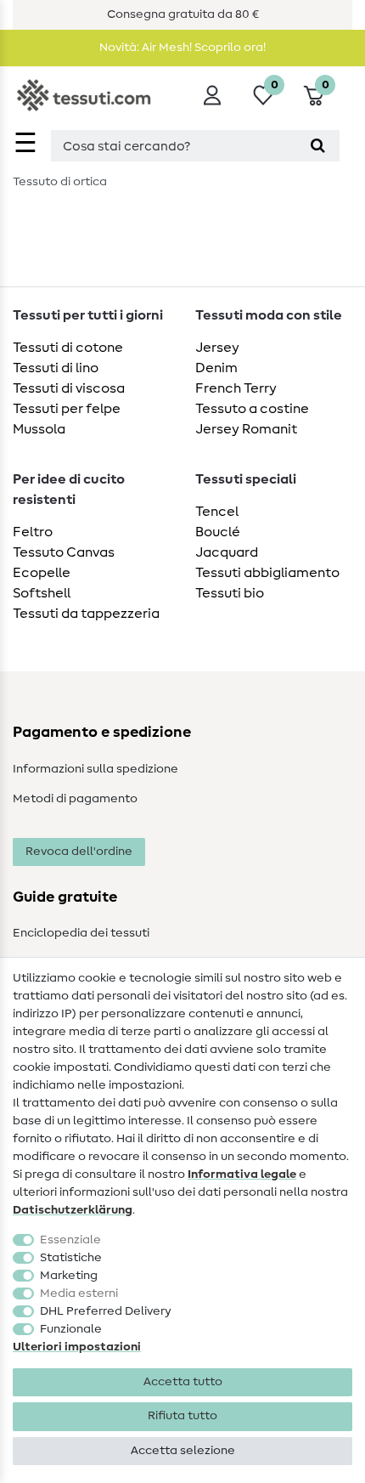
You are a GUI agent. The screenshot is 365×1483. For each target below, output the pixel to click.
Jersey (217, 347)
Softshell (41, 593)
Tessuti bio (229, 593)
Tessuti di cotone (68, 347)
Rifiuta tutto (182, 1416)
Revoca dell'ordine (78, 852)
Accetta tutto (182, 1382)
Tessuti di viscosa (69, 388)
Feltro (33, 532)
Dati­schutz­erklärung (72, 1210)
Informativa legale (242, 1174)
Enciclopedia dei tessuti (81, 933)
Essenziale (70, 1240)
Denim (216, 368)
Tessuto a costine (252, 409)
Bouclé (217, 532)
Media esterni (79, 1293)
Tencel (217, 511)
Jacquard (226, 552)
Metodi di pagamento (75, 799)
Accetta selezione (183, 1451)
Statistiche (71, 1258)
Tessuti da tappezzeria (86, 613)
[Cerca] (318, 145)
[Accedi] (212, 95)
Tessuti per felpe (67, 409)
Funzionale (71, 1329)
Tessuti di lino (55, 368)
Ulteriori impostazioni (77, 1347)
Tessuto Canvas (64, 552)
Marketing (69, 1276)
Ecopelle (41, 573)
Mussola (39, 429)
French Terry (236, 388)
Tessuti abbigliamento (267, 573)
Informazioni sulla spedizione (95, 769)
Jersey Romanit (246, 429)
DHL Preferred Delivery (105, 1311)
